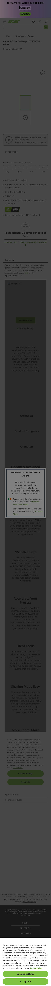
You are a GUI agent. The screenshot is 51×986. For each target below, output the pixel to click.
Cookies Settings (25, 973)
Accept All (25, 981)
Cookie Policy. (36, 968)
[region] (25, 962)
